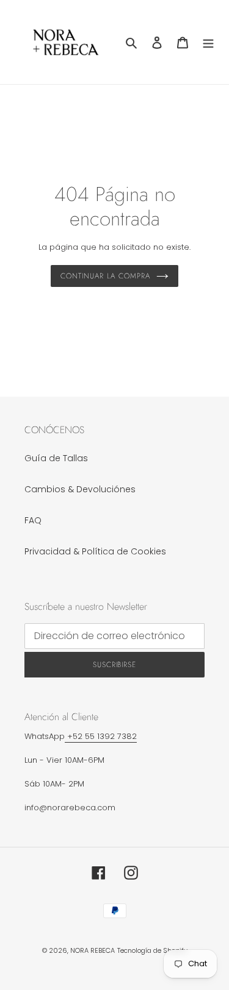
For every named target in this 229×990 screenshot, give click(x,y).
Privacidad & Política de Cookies (95, 551)
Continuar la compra (105, 275)
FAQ (33, 520)
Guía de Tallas (56, 458)
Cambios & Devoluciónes (80, 489)
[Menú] (208, 41)
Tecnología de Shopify (152, 950)
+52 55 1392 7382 (101, 736)
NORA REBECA (92, 950)
